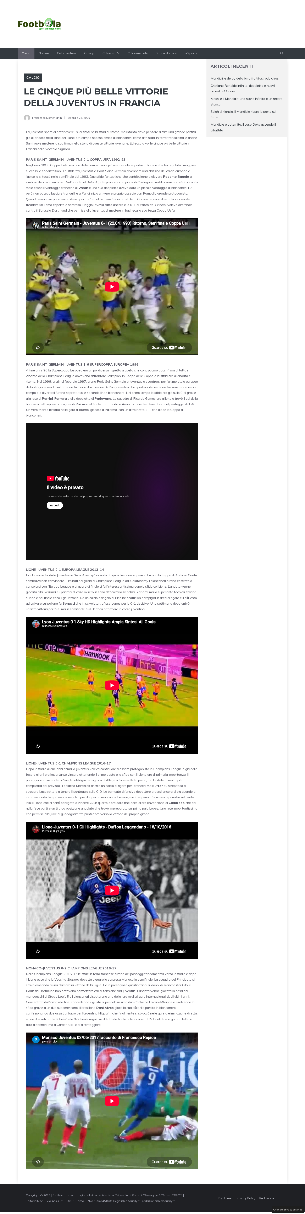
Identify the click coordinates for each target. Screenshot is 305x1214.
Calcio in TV (110, 53)
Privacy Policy (246, 1198)
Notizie (44, 53)
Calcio (26, 53)
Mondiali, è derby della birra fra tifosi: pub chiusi (245, 78)
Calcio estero (66, 53)
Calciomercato (138, 53)
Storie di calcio (166, 53)
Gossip (89, 53)
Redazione (266, 1198)
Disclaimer (225, 1198)
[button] (281, 53)
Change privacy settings (288, 1209)
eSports (191, 53)
